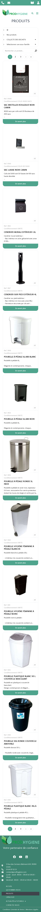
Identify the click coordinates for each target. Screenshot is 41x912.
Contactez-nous (12, 905)
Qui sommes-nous (13, 890)
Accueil (9, 886)
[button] (37, 13)
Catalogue (10, 897)
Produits (9, 893)
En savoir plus (20, 121)
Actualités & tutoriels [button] (15, 901)
